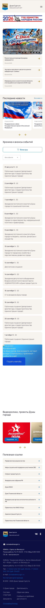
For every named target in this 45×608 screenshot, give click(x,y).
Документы (7, 599)
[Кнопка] (41, 6)
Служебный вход (10, 603)
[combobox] (12, 157)
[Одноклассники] (40, 534)
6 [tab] (33, 52)
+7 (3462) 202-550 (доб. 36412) (18, 569)
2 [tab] (22, 52)
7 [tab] (36, 52)
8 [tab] (39, 52)
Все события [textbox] (9, 157)
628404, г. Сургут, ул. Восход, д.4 (13, 549)
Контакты (6, 578)
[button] (19, 134)
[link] (22, 60)
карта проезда (17, 578)
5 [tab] (30, 52)
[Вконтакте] (36, 534)
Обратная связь (23, 592)
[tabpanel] (22, 41)
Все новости (38, 98)
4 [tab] (28, 52)
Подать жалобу (14, 361)
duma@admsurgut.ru (16, 574)
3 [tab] (25, 52)
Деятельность (22, 588)
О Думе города (8, 588)
